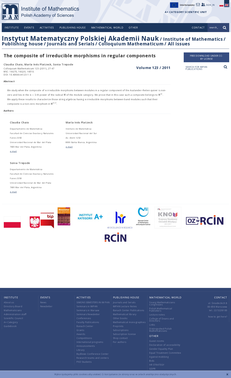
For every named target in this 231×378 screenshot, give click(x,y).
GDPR (152, 368)
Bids (151, 360)
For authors (119, 342)
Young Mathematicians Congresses (162, 303)
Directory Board (13, 306)
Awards (81, 334)
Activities (47, 27)
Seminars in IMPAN (87, 306)
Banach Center (85, 326)
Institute (12, 27)
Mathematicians (13, 310)
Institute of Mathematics (193, 39)
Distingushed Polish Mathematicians (160, 329)
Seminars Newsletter (88, 314)
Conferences (84, 318)
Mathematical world (107, 27)
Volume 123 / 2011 (153, 67)
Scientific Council (13, 318)
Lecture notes (157, 314)
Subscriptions (120, 330)
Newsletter (46, 306)
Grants (80, 330)
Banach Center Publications (128, 310)
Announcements (86, 346)
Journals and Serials (70, 44)
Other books (120, 318)
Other (133, 27)
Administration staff (15, 314)
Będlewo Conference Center (93, 353)
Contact (220, 297)
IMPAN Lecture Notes (125, 306)
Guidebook (10, 326)
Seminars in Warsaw (88, 310)
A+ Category (11, 322)
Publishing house (72, 27)
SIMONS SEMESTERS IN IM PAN (93, 302)
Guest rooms (156, 341)
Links (152, 324)
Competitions (84, 338)
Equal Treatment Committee (165, 352)
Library (81, 350)
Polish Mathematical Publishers (160, 309)
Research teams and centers (93, 357)
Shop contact (120, 338)
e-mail (13, 151)
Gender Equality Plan (161, 348)
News (43, 302)
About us (9, 302)
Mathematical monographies (129, 322)
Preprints (118, 326)
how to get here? (217, 316)
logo (41, 12)
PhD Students (84, 361)
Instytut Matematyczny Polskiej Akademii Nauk (80, 38)
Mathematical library (124, 314)
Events (29, 27)
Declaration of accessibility (164, 344)
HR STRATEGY (156, 364)
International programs (90, 342)
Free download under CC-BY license (206, 57)
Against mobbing (159, 356)
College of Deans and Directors (161, 319)
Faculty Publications (88, 322)
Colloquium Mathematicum (131, 44)
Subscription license (124, 334)
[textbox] (46, 90)
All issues (179, 44)
